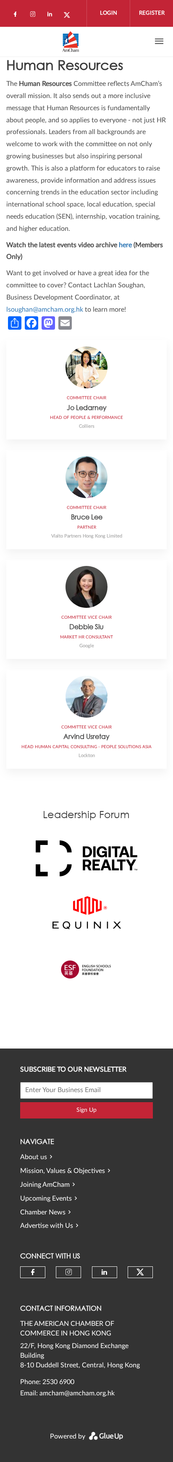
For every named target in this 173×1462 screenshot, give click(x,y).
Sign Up (86, 1110)
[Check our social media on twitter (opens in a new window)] (69, 16)
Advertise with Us (46, 1225)
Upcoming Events (46, 1198)
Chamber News (43, 1212)
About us (33, 1157)
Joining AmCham (45, 1184)
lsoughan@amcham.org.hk (44, 309)
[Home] (70, 41)
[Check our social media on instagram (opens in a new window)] (34, 16)
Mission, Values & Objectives (62, 1171)
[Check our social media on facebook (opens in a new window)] (16, 16)
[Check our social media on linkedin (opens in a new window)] (52, 16)
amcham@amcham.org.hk (77, 1393)
